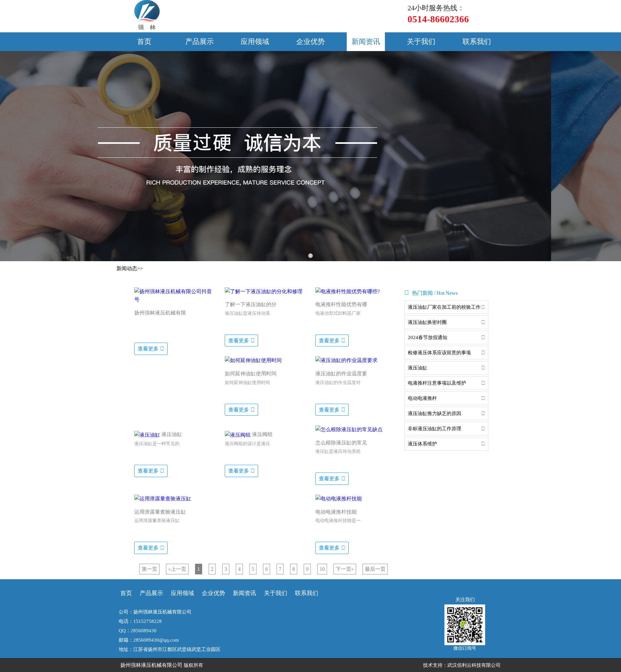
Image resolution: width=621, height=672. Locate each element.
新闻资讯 (366, 41)
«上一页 (177, 569)
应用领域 (255, 41)
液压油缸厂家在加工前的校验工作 (444, 307)
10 (322, 569)
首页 (144, 41)
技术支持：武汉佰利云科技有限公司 (462, 665)
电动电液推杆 (422, 398)
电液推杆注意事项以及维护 (437, 383)
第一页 (149, 569)
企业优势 (310, 41)
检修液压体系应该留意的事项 (439, 352)
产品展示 (199, 41)
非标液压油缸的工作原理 (434, 428)
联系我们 (477, 41)
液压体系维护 (422, 443)
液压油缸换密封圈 (427, 322)
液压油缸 (417, 367)
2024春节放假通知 (427, 337)
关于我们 (421, 41)
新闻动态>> (129, 268)
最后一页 (375, 569)
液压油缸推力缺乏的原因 (434, 413)
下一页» (345, 569)
